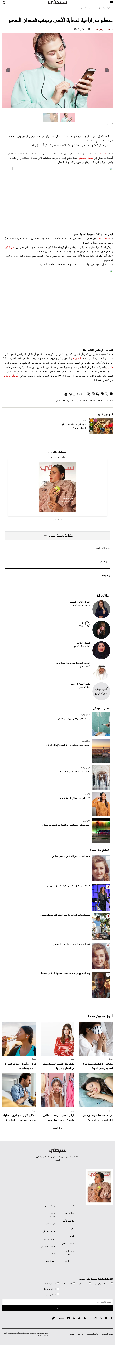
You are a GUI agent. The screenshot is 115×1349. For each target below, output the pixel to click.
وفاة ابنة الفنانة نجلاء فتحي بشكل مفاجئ (71, 857)
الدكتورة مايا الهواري (82, 646)
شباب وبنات (85, 768)
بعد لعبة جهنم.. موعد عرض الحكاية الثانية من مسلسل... (64, 973)
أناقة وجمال (67, 1283)
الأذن (58, 401)
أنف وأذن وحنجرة (11, 376)
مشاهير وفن (83, 1283)
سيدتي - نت (99, 30)
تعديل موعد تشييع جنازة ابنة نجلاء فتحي (71, 944)
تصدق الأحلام (105, 562)
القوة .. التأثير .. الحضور (102, 548)
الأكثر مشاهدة (100, 850)
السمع (92, 401)
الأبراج (87, 794)
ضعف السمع (81, 401)
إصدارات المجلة (58, 452)
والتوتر (109, 367)
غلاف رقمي (50, 1253)
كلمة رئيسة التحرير (60, 536)
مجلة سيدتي (49, 1206)
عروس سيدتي (68, 1243)
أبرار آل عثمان (84, 626)
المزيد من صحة (100, 1016)
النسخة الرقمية (57, 519)
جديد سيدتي (101, 708)
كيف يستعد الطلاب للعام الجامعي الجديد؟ (72, 772)
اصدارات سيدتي (70, 1252)
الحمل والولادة (84, 715)
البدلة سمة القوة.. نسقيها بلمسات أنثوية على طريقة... (66, 886)
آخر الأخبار (50, 1261)
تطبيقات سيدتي (48, 1246)
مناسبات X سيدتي (50, 1214)
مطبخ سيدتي (68, 1213)
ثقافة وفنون (85, 741)
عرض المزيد (57, 1128)
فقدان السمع (68, 401)
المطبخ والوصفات (49, 1289)
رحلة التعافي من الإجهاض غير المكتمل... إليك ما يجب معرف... (64, 719)
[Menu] (111, 2)
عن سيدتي (50, 1223)
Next (8, 70)
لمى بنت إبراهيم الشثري (80, 605)
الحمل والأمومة (50, 1294)
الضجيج (77, 358)
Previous (107, 70)
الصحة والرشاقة (50, 1283)
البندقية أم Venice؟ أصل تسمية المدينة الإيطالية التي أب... (67, 745)
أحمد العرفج (85, 667)
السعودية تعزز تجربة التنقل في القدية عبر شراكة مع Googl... (66, 825)
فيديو (71, 1206)
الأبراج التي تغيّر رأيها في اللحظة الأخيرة (75, 798)
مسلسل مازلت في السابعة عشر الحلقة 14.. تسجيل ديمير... (65, 915)
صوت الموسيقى (86, 158)
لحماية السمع (105, 239)
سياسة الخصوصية (92, 1334)
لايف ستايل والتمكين (102, 1283)
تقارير (72, 1236)
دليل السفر (69, 1261)
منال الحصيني (84, 687)
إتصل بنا (72, 1334)
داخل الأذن (10, 247)
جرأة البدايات (105, 575)
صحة (110, 30)
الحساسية (101, 154)
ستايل (71, 1228)
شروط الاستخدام (107, 1334)
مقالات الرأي (102, 596)
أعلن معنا (81, 1334)
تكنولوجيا (86, 821)
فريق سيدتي (49, 1238)
